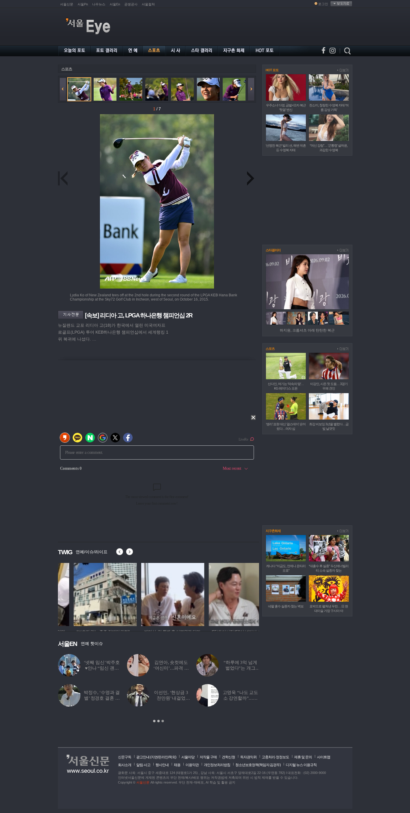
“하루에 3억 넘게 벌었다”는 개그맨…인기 (240, 668)
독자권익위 (248, 757)
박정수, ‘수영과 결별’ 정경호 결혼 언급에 (102, 698)
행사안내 (162, 765)
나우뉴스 (98, 4)
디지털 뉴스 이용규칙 (301, 765)
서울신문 (66, 4)
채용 (177, 765)
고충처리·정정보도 (275, 757)
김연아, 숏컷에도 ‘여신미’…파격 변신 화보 (171, 668)
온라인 (163, 757)
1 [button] (154, 721)
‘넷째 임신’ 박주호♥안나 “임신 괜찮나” (101, 668)
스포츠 (66, 69)
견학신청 (228, 757)
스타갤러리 (273, 250)
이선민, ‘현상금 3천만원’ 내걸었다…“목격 (171, 698)
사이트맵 (323, 757)
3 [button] (162, 721)
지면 (154, 757)
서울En (115, 4)
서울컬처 (148, 4)
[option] (89, 593)
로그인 (323, 4)
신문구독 (124, 757)
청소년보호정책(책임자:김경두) (258, 765)
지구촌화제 (273, 531)
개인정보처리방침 (217, 765)
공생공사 (130, 4)
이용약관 (192, 765)
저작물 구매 (208, 757)
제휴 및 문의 (303, 757)
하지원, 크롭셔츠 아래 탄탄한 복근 (307, 330)
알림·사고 (143, 765)
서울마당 (187, 757)
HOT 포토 (272, 70)
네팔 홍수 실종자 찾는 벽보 (285, 606)
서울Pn (82, 4)
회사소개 (124, 765)
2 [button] (158, 721)
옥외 (172, 757)
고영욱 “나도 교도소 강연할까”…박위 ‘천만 (240, 698)
